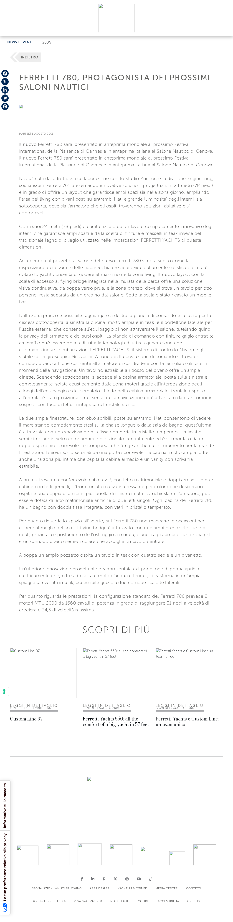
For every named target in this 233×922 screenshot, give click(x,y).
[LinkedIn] (5, 90)
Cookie (144, 901)
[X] (5, 82)
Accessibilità (168, 901)
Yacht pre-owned (132, 888)
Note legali (120, 901)
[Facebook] (5, 73)
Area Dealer (100, 888)
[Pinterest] (5, 106)
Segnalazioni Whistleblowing (57, 888)
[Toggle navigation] (224, 28)
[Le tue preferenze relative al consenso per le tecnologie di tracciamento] (4, 691)
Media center (167, 888)
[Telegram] (5, 98)
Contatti (193, 888)
